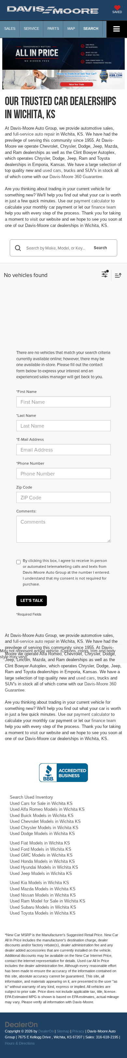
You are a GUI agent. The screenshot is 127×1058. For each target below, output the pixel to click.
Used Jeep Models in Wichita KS (41, 873)
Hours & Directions (20, 1043)
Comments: (26, 511)
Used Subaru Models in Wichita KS (43, 907)
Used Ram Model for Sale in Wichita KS (47, 901)
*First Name (26, 391)
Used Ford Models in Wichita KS (40, 849)
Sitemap (63, 1031)
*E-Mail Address (30, 439)
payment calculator (92, 200)
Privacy (78, 1031)
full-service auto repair (34, 134)
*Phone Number (30, 463)
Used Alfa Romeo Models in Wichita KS (47, 809)
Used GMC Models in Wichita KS (41, 855)
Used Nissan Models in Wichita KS (43, 895)
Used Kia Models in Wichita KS (39, 882)
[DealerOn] (21, 1024)
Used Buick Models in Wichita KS (42, 815)
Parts (53, 28)
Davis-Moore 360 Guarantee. (76, 176)
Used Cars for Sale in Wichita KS (41, 803)
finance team (104, 207)
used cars (52, 170)
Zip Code (24, 487)
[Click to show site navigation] (116, 29)
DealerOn (46, 1031)
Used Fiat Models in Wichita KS (40, 843)
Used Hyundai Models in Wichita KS (44, 867)
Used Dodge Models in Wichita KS (42, 833)
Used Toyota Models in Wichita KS (43, 913)
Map (71, 28)
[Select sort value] (116, 275)
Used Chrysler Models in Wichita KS (44, 827)
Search (100, 248)
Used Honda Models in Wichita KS (42, 861)
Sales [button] (9, 28)
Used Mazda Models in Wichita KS (43, 888)
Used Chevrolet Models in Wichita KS (45, 821)
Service (31, 28)
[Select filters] (105, 275)
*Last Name (26, 415)
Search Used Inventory (31, 797)
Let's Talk (32, 600)
